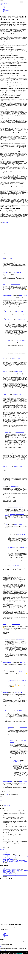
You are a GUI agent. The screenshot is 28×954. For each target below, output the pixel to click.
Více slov (2, 849)
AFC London (5, 453)
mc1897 (4, 624)
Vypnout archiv (3, 946)
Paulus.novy (7, 710)
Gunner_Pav (7, 639)
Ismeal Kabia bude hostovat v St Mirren (11, 855)
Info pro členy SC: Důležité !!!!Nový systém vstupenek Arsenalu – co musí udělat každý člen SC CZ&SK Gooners (15, 861)
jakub (6, 507)
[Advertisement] (14, 238)
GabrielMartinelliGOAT (8, 295)
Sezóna (4, 7)
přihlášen (7, 794)
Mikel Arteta (5, 222)
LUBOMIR (5, 466)
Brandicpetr (7, 432)
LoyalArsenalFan (11, 547)
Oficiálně (9, 805)
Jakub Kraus (10, 350)
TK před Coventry (6, 854)
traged (4, 284)
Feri (3, 486)
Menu (2, 0)
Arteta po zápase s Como (8, 859)
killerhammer (5, 575)
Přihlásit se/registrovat (4, 3)
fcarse (4, 475)
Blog (4, 9)
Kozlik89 (4, 394)
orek (6, 524)
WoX (4, 258)
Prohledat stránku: (3, 2)
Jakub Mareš (7, 319)
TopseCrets (5, 272)
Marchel (4, 358)
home (1, 4)
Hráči (4, 11)
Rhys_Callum (5, 371)
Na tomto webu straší (4, 950)
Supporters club (6, 10)
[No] (22, 953)
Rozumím (19, 953)
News (4, 6)
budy (4, 565)
